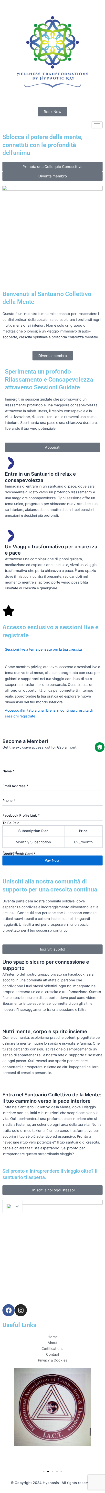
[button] (52, 655)
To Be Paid (11, 823)
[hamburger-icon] (97, 124)
